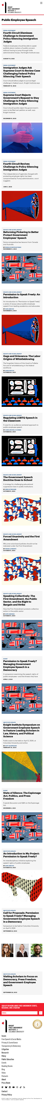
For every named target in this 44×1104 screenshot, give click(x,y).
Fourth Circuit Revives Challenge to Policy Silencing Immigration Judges (20, 166)
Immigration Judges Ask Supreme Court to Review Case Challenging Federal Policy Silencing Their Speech (21, 72)
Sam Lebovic (9, 309)
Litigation (5, 1049)
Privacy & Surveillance (10, 1042)
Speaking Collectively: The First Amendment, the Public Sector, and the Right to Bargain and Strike (20, 600)
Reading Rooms (7, 1065)
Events (4, 1062)
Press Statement (9, 30)
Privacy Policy (7, 1094)
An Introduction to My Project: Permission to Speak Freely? (21, 855)
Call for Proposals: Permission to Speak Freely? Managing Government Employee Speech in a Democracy (21, 917)
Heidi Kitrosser (10, 489)
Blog (3, 1069)
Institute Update (9, 722)
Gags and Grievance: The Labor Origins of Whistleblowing (21, 357)
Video (4, 1072)
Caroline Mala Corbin (13, 430)
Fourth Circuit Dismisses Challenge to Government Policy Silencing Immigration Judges (20, 37)
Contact (5, 1091)
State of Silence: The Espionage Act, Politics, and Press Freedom (22, 795)
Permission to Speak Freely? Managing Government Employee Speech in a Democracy (20, 665)
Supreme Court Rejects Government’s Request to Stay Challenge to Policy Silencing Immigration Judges (21, 99)
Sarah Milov (9, 370)
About (4, 1079)
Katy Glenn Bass (11, 745)
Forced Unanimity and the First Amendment (21, 538)
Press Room (6, 1082)
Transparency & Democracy (11, 1045)
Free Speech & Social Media (11, 1039)
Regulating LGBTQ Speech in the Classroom (20, 419)
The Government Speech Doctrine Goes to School (18, 479)
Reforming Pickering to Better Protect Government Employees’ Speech (21, 235)
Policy (4, 1055)
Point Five (30, 1098)
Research (5, 1052)
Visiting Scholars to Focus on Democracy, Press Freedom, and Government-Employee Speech (20, 981)
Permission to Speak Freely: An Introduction (21, 296)
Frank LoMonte (10, 548)
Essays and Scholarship (12, 229)
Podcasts (5, 1076)
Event (5, 658)
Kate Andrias (10, 614)
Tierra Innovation (6, 1099)
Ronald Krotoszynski (13, 247)
